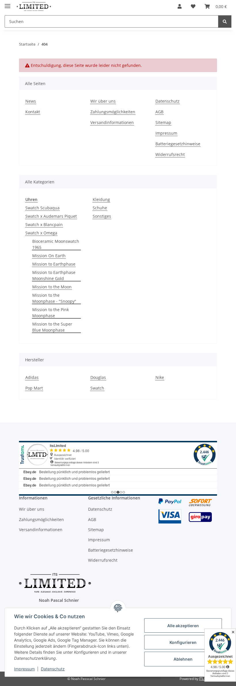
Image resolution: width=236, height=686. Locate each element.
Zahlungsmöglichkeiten (112, 111)
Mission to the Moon (52, 287)
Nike (159, 377)
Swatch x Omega (41, 233)
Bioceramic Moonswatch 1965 (55, 244)
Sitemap (163, 122)
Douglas (98, 377)
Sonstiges (102, 216)
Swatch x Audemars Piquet (51, 216)
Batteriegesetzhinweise (177, 143)
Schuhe (100, 208)
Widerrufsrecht (170, 154)
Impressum (24, 668)
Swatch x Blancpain (44, 224)
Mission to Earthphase (53, 264)
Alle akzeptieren (183, 625)
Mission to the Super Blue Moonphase (52, 327)
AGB (159, 111)
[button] (179, 6)
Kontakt (32, 111)
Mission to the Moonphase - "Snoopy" (54, 298)
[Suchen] (224, 21)
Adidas (32, 377)
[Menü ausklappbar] (7, 3)
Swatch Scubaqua (42, 208)
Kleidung (101, 199)
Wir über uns (103, 101)
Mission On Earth (49, 255)
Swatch (97, 388)
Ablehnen (183, 659)
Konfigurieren (183, 642)
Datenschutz (53, 668)
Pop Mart (34, 388)
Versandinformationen (112, 122)
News (30, 101)
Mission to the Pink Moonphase (50, 312)
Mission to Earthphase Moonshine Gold (53, 275)
